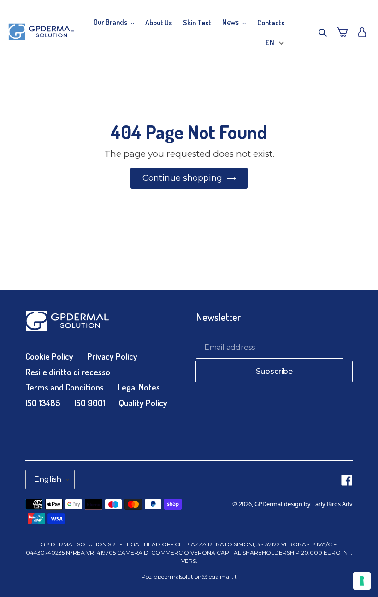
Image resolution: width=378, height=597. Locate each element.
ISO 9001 (89, 402)
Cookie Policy (49, 356)
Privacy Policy (112, 356)
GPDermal (268, 504)
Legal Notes (139, 387)
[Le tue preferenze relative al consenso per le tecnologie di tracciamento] (362, 581)
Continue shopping (182, 178)
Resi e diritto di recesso (67, 372)
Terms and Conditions (64, 387)
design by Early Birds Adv (318, 504)
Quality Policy (143, 402)
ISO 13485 (42, 402)
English (47, 479)
